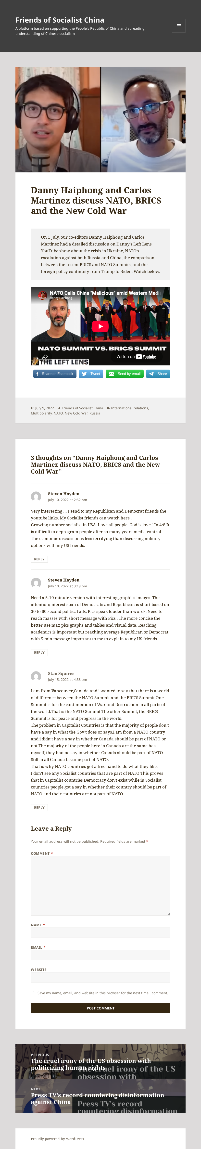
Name (38, 925)
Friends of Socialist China (59, 20)
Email (38, 947)
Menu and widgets (179, 32)
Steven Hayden (63, 493)
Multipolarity (41, 413)
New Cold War (76, 413)
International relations (129, 408)
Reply (39, 559)
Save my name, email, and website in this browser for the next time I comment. (103, 993)
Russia (94, 413)
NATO (58, 413)
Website (39, 969)
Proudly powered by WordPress (57, 1138)
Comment (42, 853)
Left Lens (142, 244)
